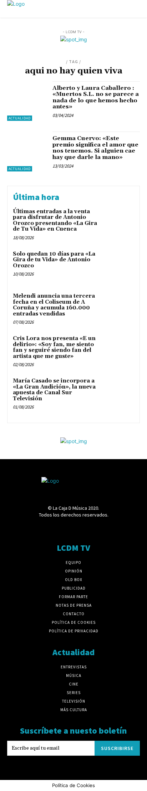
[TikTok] (86, 528)
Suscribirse (117, 748)
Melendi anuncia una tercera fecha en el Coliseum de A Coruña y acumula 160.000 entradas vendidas (54, 305)
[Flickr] (48, 528)
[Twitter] (98, 528)
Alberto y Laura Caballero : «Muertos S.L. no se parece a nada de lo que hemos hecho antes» (95, 97)
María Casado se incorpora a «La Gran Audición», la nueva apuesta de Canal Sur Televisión (54, 389)
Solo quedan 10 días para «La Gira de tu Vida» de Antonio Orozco (54, 260)
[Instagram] (60, 528)
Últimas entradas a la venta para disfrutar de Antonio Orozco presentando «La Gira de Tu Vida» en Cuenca (55, 220)
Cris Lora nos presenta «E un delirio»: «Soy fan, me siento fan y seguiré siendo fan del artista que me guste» (54, 347)
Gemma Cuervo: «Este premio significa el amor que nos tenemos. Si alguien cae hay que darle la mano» (95, 148)
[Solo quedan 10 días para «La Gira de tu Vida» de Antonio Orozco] (118, 265)
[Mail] (73, 528)
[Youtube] (111, 528)
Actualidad (20, 118)
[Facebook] (35, 528)
